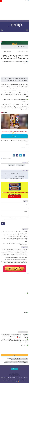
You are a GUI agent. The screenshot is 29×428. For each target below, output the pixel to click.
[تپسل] (1, 42)
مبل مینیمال (25, 359)
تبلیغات (10, 20)
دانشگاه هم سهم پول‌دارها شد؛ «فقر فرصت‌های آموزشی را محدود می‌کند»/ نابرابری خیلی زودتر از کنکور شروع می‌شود (11, 336)
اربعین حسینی (11, 165)
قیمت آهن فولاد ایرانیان (23, 361)
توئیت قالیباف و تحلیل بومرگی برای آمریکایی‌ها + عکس (18, 236)
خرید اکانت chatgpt (8, 362)
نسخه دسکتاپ (14, 369)
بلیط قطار (26, 362)
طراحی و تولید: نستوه (13, 381)
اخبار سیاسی (19, 47)
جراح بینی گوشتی (19, 359)
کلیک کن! (14, 136)
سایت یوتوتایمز (15, 362)
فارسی (27, 20)
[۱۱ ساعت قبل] (25, 340)
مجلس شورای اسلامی (20, 165)
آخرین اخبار (24, 229)
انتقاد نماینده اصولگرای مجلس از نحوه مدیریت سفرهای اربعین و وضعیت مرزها (14, 57)
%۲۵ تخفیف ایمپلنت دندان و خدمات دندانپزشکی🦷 (14, 192)
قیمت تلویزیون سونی (10, 358)
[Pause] (3, 128)
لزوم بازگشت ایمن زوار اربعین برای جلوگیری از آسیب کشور (14, 178)
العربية (24, 20)
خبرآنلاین (14, 25)
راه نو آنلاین (21, 358)
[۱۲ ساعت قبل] (25, 336)
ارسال (3, 223)
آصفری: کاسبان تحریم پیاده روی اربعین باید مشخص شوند (14, 173)
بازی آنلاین (17, 358)
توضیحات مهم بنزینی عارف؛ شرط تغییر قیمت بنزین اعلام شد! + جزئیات (15, 235)
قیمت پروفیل (21, 362)
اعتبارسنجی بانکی (14, 361)
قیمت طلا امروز (8, 361)
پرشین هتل (13, 359)
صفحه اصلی (25, 47)
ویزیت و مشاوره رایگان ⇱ (14, 197)
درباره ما (12, 20)
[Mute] (5, 128)
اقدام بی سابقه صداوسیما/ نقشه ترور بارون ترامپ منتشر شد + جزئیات (15, 259)
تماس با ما (15, 20)
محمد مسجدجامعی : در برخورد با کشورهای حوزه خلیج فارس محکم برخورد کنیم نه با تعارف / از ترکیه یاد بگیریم (11, 339)
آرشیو (7, 20)
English (22, 20)
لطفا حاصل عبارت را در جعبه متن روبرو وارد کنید (18, 218)
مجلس (14, 47)
